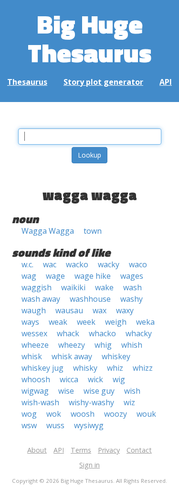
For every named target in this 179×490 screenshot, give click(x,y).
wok (53, 414)
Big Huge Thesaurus (89, 38)
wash (132, 287)
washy (131, 299)
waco (138, 264)
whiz (115, 368)
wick (95, 379)
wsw (29, 425)
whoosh (35, 379)
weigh (115, 322)
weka (145, 322)
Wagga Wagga (47, 231)
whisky (85, 368)
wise (66, 391)
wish (132, 391)
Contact (139, 450)
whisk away (72, 356)
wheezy (71, 345)
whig (103, 345)
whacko (102, 333)
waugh (33, 310)
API (165, 82)
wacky (108, 264)
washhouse (90, 299)
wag (28, 276)
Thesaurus (27, 82)
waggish (36, 287)
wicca (69, 379)
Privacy (109, 450)
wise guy (99, 391)
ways (30, 322)
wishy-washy (91, 402)
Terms (81, 450)
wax (99, 310)
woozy (115, 414)
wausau (69, 310)
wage (55, 276)
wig (119, 379)
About (37, 450)
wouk (146, 414)
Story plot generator (103, 82)
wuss (55, 425)
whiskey (116, 356)
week (86, 322)
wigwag (35, 391)
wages (131, 276)
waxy (125, 310)
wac (49, 264)
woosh (83, 414)
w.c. (27, 264)
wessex (34, 333)
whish (131, 345)
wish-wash (40, 402)
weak (58, 322)
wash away (40, 299)
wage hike (92, 276)
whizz (143, 368)
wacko (77, 264)
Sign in (89, 464)
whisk (31, 356)
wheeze (35, 345)
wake (104, 287)
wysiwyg (89, 425)
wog (29, 414)
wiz (129, 402)
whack (68, 333)
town (93, 231)
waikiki (73, 287)
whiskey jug (42, 368)
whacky (139, 333)
